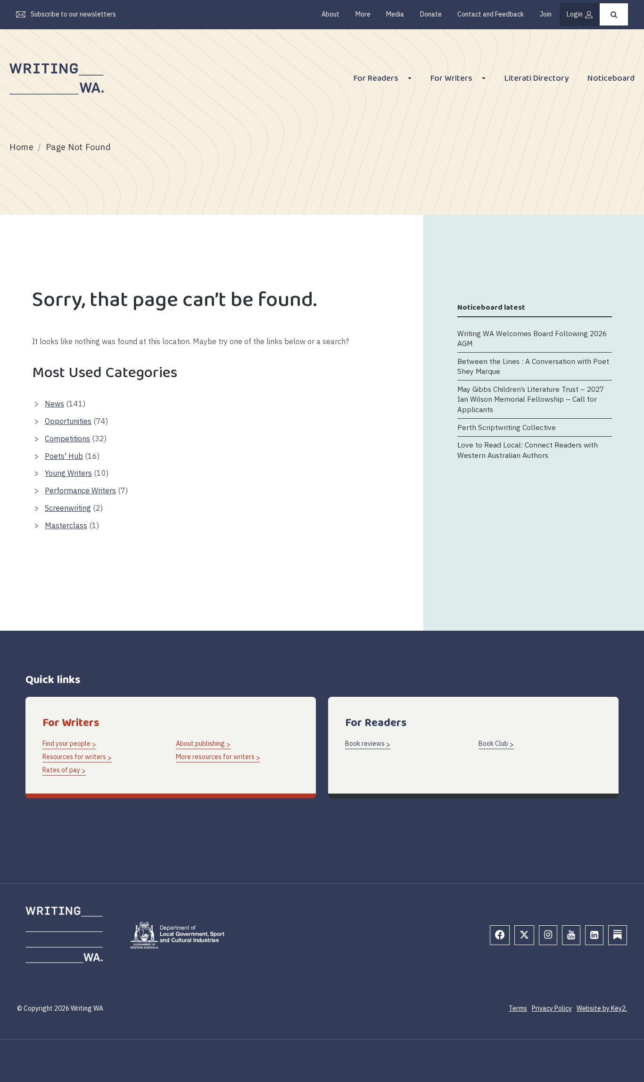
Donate (431, 14)
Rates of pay (61, 770)
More (363, 14)
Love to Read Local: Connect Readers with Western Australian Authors (527, 449)
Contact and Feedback (490, 14)
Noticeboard (611, 79)
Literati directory (536, 79)
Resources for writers (74, 756)
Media (395, 14)
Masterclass (66, 525)
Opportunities (68, 421)
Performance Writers (80, 490)
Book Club (493, 743)
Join (546, 14)
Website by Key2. (602, 1008)
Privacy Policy (552, 1008)
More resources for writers (215, 756)
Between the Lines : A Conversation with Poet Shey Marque (533, 365)
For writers (451, 79)
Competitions (67, 438)
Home (21, 147)
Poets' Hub (64, 456)
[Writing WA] (56, 79)
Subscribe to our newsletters (73, 14)
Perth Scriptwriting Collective (506, 426)
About (330, 14)
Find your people (66, 743)
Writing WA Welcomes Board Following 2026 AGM (532, 337)
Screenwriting (68, 508)
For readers (376, 79)
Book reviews (365, 743)
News (54, 403)
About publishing (200, 743)
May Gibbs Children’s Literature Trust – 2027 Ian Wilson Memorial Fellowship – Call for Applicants (530, 399)
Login (575, 14)
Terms (518, 1008)
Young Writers (68, 473)
